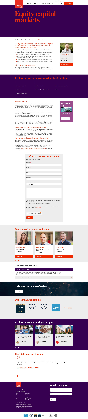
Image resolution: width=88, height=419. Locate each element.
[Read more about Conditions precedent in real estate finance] (64, 335)
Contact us (68, 3)
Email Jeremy (65, 64)
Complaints (27, 394)
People (42, 3)
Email (27, 172)
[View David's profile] (64, 238)
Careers (53, 3)
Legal (17, 398)
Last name (28, 167)
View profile (19, 256)
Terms (17, 393)
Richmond (26, 148)
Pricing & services (28, 397)
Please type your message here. (32, 187)
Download (19, 291)
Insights (47, 3)
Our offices (18, 391)
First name (28, 162)
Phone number (29, 177)
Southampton (31, 148)
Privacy (17, 394)
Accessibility (18, 395)
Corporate (27, 39)
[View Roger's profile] (44, 238)
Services (19, 39)
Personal (36, 3)
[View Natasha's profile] (24, 238)
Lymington (39, 148)
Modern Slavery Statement (28, 399)
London (22, 148)
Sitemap (26, 395)
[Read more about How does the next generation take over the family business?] (24, 335)
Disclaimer (17, 397)
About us (60, 3)
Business (29, 3)
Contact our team (21, 30)
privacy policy (38, 207)
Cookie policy (27, 393)
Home (16, 39)
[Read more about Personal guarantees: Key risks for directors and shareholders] (44, 335)
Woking (44, 148)
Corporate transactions (33, 39)
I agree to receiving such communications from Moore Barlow (39, 203)
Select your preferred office (31, 182)
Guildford (35, 148)
